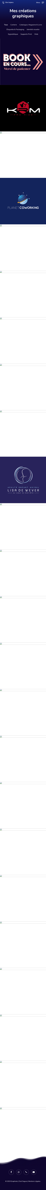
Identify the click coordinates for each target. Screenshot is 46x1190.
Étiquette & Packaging (15, 29)
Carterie (13, 25)
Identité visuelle (33, 29)
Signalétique (13, 34)
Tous (6, 25)
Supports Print (26, 34)
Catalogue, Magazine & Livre (30, 25)
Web (36, 34)
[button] (40, 2)
